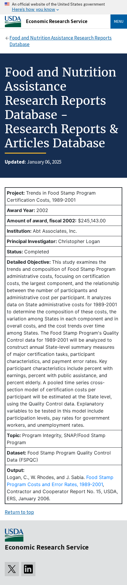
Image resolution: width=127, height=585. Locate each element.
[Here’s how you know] (63, 7)
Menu (118, 21)
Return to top (19, 512)
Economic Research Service (56, 21)
